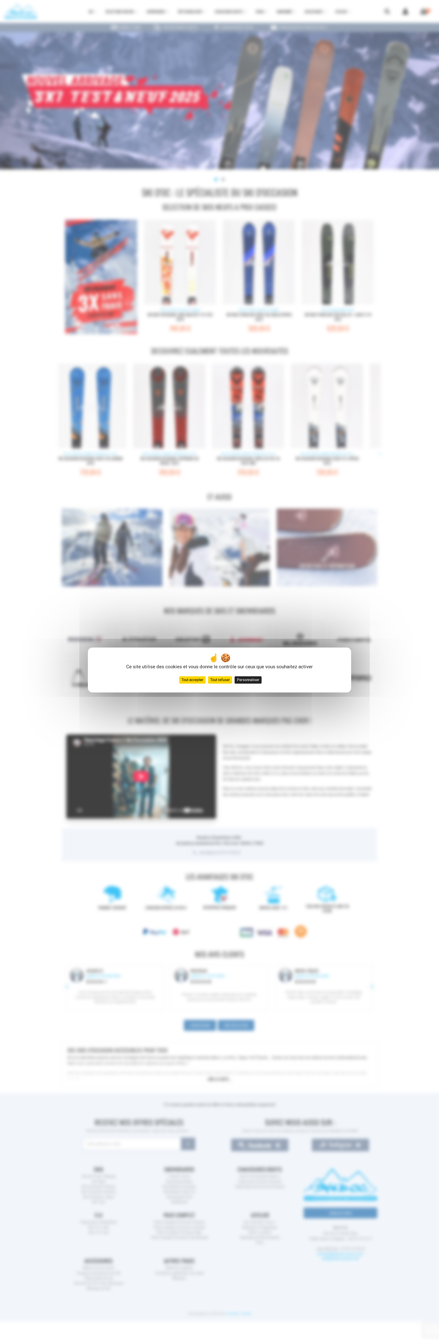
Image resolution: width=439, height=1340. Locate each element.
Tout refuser (220, 680)
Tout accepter (192, 680)
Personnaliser (248, 680)
